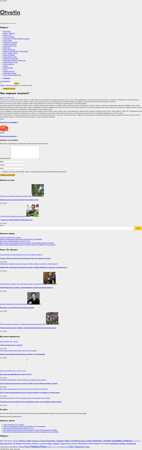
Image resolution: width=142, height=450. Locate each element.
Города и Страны (9, 37)
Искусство (6, 48)
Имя (2, 161)
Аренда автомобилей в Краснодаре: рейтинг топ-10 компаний (21, 239)
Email (2, 165)
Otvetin (10, 12)
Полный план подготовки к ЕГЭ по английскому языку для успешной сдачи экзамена (25, 398)
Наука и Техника (9, 55)
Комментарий (5, 158)
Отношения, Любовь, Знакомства (14, 60)
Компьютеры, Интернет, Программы (15, 51)
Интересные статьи (10, 46)
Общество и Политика (10, 59)
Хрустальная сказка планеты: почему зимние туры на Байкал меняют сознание (27, 243)
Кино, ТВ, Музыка (9, 49)
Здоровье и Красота (9, 44)
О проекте (6, 78)
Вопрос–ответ (7, 35)
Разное (5, 66)
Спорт (5, 69)
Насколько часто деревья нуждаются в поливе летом (15, 196)
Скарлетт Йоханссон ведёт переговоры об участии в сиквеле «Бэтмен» (21, 255)
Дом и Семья (7, 40)
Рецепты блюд (8, 68)
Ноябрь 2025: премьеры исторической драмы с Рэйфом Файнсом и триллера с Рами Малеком (28, 264)
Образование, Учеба (10, 57)
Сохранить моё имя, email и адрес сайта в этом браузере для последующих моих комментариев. (34, 172)
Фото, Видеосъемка (9, 73)
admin (2, 98)
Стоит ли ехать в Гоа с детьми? (10, 237)
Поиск (2, 225)
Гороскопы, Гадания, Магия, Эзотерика (16, 39)
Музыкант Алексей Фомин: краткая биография (13, 304)
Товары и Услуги (8, 71)
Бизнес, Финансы (9, 33)
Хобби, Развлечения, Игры (12, 75)
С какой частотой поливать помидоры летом (13, 216)
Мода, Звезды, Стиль (10, 53)
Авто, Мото (7, 31)
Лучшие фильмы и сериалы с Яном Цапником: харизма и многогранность (21, 284)
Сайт (1, 168)
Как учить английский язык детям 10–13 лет (15, 241)
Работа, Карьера (8, 64)
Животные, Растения (10, 42)
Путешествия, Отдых (10, 62)
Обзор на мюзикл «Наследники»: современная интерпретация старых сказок (23, 324)
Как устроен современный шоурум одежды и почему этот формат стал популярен (27, 245)
